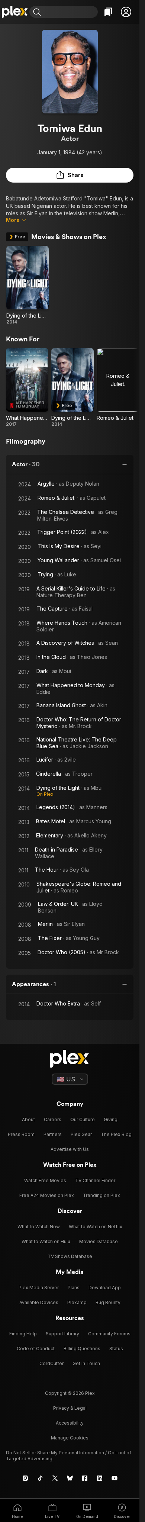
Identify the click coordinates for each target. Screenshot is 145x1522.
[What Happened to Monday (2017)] (27, 387)
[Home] (14, 11)
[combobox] (70, 12)
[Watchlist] (108, 11)
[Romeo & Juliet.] (118, 387)
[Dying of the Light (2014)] (27, 285)
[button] (126, 11)
